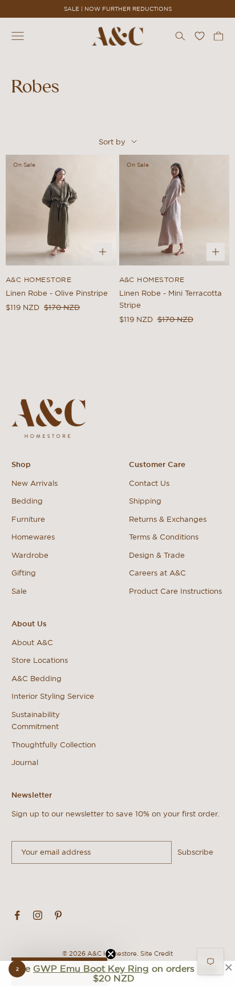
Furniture (28, 519)
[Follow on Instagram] (37, 915)
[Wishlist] (199, 36)
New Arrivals (34, 483)
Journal (24, 762)
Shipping (145, 501)
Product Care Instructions (175, 591)
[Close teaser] (110, 954)
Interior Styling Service (52, 696)
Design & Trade (157, 555)
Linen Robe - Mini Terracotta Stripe (170, 299)
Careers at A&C (157, 573)
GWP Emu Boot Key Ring (91, 968)
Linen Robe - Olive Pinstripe (57, 293)
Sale (19, 591)
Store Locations (39, 660)
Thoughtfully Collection (53, 744)
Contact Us (149, 483)
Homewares (33, 537)
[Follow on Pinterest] (58, 915)
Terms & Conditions (163, 537)
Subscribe (195, 852)
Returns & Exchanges (167, 519)
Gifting (23, 573)
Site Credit (156, 953)
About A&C (32, 642)
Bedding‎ (27, 501)
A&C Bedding (36, 678)
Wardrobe (29, 555)
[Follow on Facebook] (17, 915)
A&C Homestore (38, 279)
